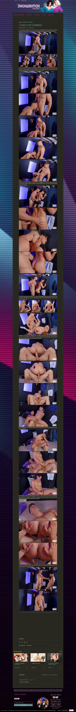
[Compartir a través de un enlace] (26, 642)
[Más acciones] (56, 22)
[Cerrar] (74, 710)
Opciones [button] (59, 710)
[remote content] (38, 625)
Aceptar (71, 710)
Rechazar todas (65, 710)
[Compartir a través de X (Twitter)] (21, 642)
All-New (17, 4)
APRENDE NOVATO (36, 663)
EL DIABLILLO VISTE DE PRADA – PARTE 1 (53, 664)
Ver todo (60, 651)
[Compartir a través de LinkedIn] (24, 642)
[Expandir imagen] (25, 60)
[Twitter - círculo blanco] (15, 698)
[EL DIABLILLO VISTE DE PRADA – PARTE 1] (54, 657)
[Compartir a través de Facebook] (19, 642)
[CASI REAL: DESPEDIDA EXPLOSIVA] (21, 657)
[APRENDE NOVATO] (38, 657)
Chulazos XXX (21, 638)
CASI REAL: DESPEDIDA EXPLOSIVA (20, 664)
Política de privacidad (51, 710)
